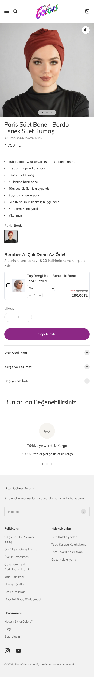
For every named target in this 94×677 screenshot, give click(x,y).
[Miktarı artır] (26, 317)
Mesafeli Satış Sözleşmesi (22, 599)
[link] (18, 285)
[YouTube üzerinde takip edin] (18, 651)
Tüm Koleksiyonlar (64, 537)
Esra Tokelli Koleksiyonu (67, 552)
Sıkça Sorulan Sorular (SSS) (19, 539)
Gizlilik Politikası (15, 592)
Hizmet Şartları (14, 584)
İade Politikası (14, 577)
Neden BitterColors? (18, 621)
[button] (29, 295)
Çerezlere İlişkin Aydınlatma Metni (16, 566)
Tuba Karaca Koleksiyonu (68, 544)
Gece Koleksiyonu (63, 560)
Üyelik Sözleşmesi (16, 557)
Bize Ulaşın (12, 637)
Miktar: (9, 308)
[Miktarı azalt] (10, 317)
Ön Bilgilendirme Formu (20, 549)
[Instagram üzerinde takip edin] (7, 651)
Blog (7, 629)
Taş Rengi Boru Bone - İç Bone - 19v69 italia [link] (52, 278)
